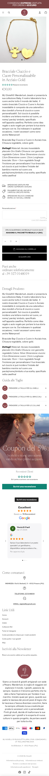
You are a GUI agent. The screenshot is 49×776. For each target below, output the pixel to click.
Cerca (4, 615)
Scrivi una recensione (24, 486)
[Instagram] (24, 772)
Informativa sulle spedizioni (21, 767)
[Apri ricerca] (9, 12)
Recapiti (35, 767)
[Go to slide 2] (24, 560)
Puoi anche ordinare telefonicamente (18, 270)
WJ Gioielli (28, 756)
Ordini (4, 623)
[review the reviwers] (11, 535)
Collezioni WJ (7, 627)
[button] (7, 85)
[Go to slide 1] (22, 560)
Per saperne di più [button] (17, 551)
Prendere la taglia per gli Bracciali (25, 397)
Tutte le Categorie (9, 631)
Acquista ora (25, 257)
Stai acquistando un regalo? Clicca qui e (24, 231)
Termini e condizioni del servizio (24, 764)
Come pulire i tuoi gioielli (11, 639)
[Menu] (3, 12)
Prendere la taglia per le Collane (24, 405)
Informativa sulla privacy (15, 760)
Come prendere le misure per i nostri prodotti (19, 635)
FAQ (3, 643)
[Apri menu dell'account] (40, 12)
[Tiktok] (29, 772)
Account (5, 619)
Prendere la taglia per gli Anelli (24, 388)
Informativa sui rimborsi (34, 760)
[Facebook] (19, 772)
